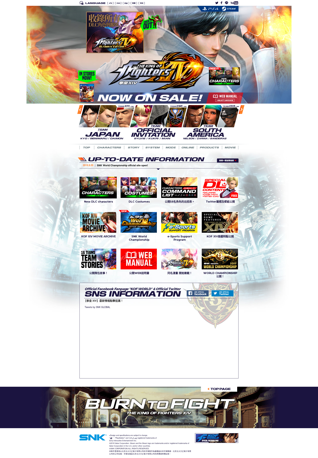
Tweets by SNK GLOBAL (97, 307)
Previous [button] (77, 123)
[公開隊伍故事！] (98, 258)
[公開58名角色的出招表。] (179, 187)
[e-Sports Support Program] (179, 222)
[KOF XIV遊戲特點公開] (219, 222)
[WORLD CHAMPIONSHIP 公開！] (219, 258)
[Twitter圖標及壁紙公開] (219, 187)
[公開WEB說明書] (138, 258)
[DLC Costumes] (138, 187)
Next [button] (238, 123)
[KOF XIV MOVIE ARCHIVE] (98, 222)
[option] (104, 122)
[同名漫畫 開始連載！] (179, 258)
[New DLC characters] (98, 187)
